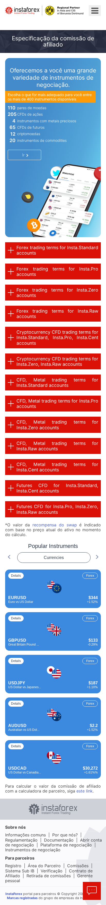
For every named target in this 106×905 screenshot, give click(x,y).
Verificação (52, 870)
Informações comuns (25, 834)
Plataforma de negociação (66, 844)
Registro (13, 865)
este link (84, 791)
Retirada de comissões (48, 875)
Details (16, 575)
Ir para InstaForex (31, 22)
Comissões (78, 865)
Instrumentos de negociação (32, 849)
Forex (90, 575)
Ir (23, 155)
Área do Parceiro (44, 865)
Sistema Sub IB (19, 870)
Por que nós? (65, 834)
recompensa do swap (54, 524)
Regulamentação (21, 840)
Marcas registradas (22, 898)
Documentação (59, 840)
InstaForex (13, 894)
